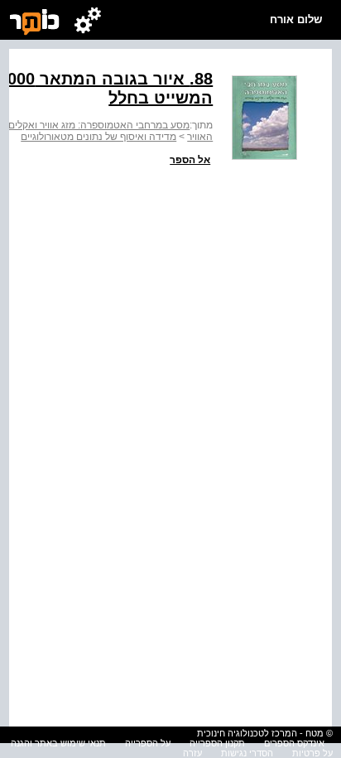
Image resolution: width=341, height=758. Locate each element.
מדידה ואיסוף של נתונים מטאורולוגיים (98, 136)
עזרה (192, 753)
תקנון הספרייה (217, 743)
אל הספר (190, 160)
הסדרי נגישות (247, 753)
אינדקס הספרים (294, 743)
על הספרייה (147, 743)
